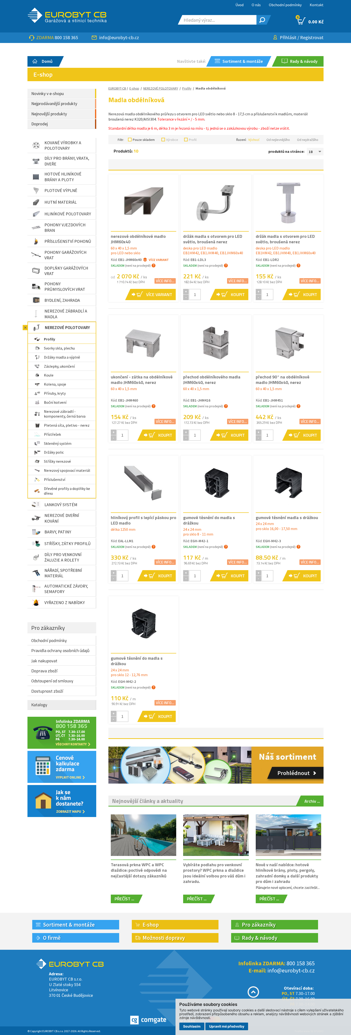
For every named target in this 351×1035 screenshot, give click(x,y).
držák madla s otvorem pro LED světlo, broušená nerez (212, 239)
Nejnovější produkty (49, 114)
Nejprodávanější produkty (54, 103)
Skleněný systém (57, 443)
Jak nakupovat (44, 661)
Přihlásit (288, 37)
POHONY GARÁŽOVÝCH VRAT (65, 254)
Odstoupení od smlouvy (52, 681)
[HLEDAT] (261, 20)
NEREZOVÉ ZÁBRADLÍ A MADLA (65, 313)
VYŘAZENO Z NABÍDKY (64, 602)
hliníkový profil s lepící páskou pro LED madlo (143, 520)
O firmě (52, 937)
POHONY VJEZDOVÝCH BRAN (64, 227)
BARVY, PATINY (57, 532)
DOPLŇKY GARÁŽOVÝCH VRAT (66, 270)
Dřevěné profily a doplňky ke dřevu (67, 491)
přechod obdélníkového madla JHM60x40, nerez (211, 380)
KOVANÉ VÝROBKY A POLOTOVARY (62, 145)
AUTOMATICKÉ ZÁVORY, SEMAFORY (66, 588)
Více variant (159, 260)
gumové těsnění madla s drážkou (287, 517)
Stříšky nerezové (57, 461)
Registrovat (312, 37)
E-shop (134, 88)
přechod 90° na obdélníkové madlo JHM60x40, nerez (282, 380)
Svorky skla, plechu (59, 348)
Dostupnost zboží (47, 691)
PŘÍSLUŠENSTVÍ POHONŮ (67, 241)
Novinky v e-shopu (47, 93)
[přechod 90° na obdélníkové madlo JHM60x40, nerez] (288, 343)
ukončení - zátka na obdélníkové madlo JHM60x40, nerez (142, 380)
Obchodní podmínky (285, 4)
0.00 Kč (311, 21)
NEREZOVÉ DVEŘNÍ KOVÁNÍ (61, 518)
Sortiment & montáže (69, 924)
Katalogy (39, 704)
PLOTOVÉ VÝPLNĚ (60, 190)
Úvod (239, 4)
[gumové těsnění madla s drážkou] (288, 483)
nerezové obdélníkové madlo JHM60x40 (138, 239)
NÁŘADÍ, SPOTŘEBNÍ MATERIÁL (63, 573)
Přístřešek (52, 434)
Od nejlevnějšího (278, 139)
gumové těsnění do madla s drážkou (209, 520)
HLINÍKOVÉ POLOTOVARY (67, 214)
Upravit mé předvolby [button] (226, 1026)
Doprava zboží (44, 671)
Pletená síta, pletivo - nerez (67, 425)
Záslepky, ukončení (59, 366)
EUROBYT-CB (117, 88)
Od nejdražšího (307, 139)
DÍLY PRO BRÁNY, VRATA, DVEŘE (66, 160)
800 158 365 (66, 37)
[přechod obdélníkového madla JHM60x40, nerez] (216, 343)
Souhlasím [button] (192, 1026)
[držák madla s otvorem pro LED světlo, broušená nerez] (216, 202)
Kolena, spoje (55, 384)
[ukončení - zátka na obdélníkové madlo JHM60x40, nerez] (143, 343)
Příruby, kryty (55, 393)
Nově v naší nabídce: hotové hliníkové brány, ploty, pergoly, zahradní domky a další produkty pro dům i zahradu (287, 873)
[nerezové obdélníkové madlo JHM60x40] (143, 202)
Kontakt (317, 4)
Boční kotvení (55, 402)
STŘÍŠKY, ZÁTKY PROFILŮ (67, 543)
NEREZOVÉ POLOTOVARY (67, 327)
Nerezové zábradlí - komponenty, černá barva (64, 414)
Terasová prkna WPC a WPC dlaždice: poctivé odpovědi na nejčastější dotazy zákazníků (139, 870)
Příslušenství (54, 479)
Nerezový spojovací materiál (67, 470)
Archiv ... (312, 801)
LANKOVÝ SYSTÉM (60, 504)
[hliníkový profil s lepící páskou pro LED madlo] (143, 483)
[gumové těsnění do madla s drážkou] (216, 483)
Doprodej (39, 124)
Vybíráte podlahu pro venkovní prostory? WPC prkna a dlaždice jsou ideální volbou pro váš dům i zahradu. (214, 873)
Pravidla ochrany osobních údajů (60, 650)
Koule (48, 375)
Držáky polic (54, 452)
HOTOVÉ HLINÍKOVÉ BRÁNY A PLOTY (62, 176)
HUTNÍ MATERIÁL (60, 202)
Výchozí (253, 139)
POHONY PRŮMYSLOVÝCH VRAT (64, 286)
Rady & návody (259, 937)
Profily (49, 339)
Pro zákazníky (48, 627)
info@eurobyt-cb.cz (119, 37)
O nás (256, 4)
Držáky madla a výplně (62, 357)
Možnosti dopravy (164, 937)
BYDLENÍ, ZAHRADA (62, 300)
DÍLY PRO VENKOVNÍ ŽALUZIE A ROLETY (62, 557)
